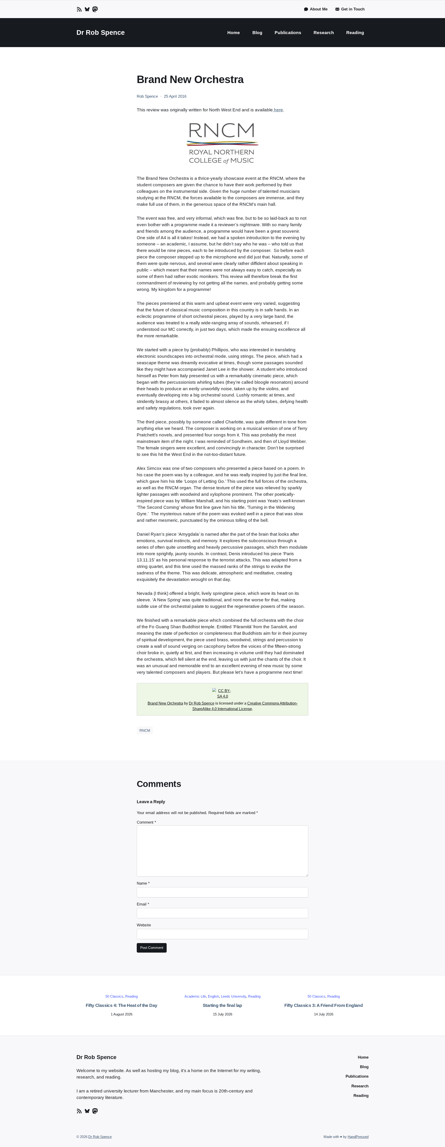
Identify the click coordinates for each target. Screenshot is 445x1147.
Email (143, 904)
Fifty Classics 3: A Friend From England (323, 1005)
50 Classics (114, 996)
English (213, 996)
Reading (131, 996)
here (278, 109)
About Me (318, 9)
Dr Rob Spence (100, 32)
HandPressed (358, 1137)
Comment (146, 822)
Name (143, 883)
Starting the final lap (222, 1005)
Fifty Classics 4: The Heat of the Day (121, 1005)
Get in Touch (353, 9)
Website (144, 925)
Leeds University (233, 996)
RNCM (145, 730)
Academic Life (195, 996)
